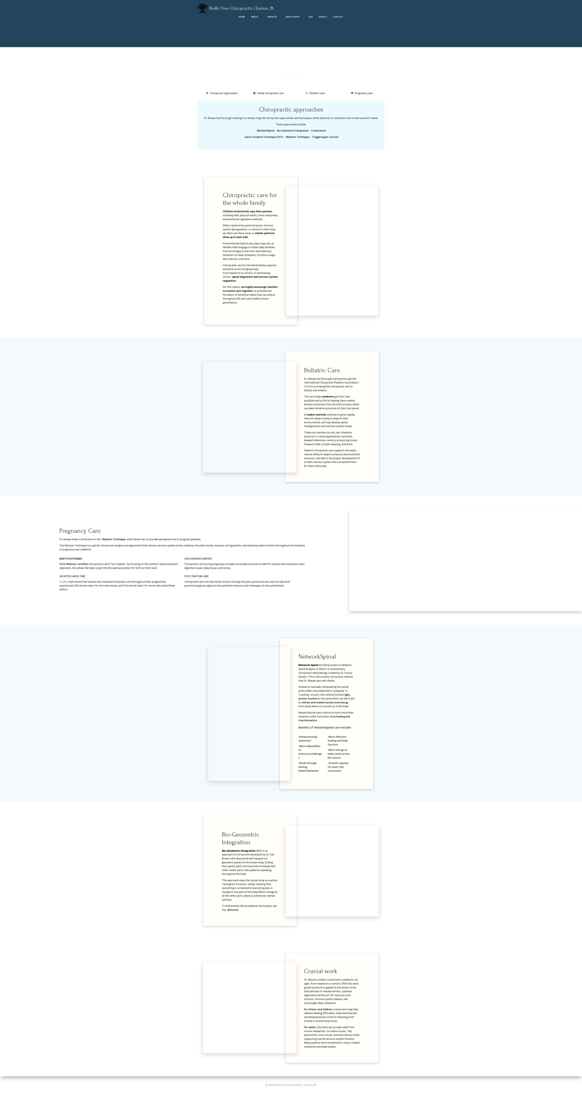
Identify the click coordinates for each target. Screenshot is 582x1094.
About (255, 16)
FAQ (311, 16)
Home (242, 16)
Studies (63, 581)
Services (272, 16)
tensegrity (229, 884)
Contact (338, 16)
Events (323, 16)
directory (232, 909)
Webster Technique (113, 539)
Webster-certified (77, 564)
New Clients (293, 16)
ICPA (306, 386)
